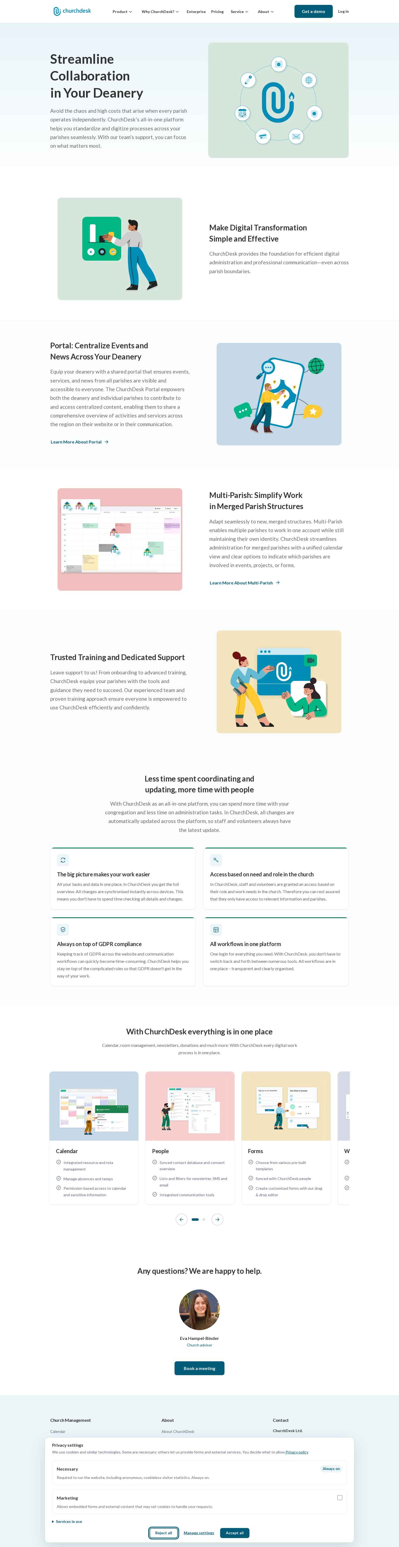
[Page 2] (204, 1219)
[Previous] (182, 1220)
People (160, 1151)
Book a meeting (199, 1368)
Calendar (67, 1151)
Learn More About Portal (76, 441)
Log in (343, 11)
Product (120, 11)
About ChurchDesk (178, 1431)
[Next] (217, 1220)
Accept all (235, 1532)
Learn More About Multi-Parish (241, 582)
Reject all (163, 1532)
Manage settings (199, 1532)
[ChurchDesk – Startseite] (72, 11)
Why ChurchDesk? (158, 11)
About (263, 11)
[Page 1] (195, 1219)
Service (237, 11)
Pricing (217, 11)
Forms (255, 1151)
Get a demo (313, 11)
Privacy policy (297, 1452)
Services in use (69, 1521)
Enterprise (196, 11)
